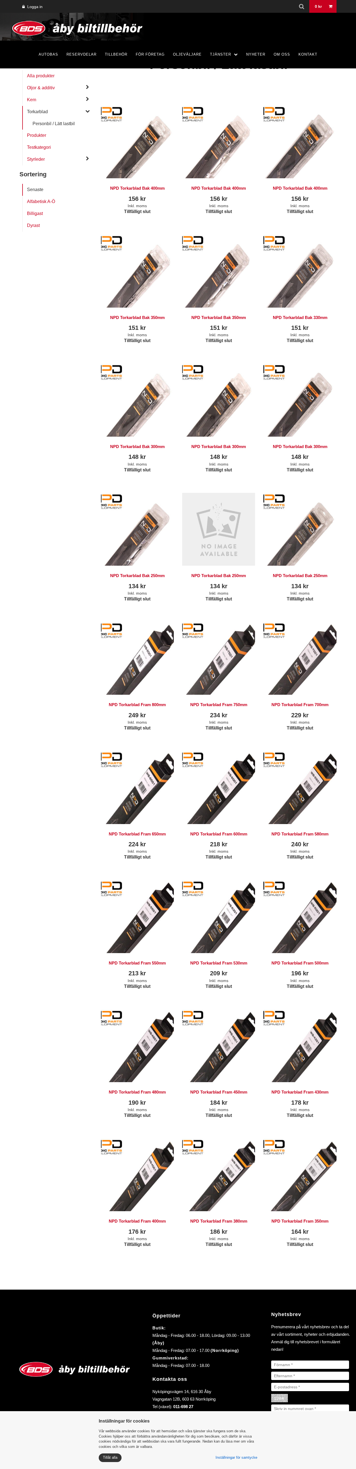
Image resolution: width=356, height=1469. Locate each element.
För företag (150, 54)
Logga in (34, 6)
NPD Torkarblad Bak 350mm (137, 317)
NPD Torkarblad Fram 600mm (218, 834)
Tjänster (220, 54)
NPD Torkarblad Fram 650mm (137, 834)
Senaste (35, 189)
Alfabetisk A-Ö (41, 201)
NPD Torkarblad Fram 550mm (137, 963)
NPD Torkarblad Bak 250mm (137, 575)
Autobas (48, 54)
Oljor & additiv (41, 87)
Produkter (36, 135)
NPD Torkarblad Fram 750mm (218, 704)
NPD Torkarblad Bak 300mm (137, 446)
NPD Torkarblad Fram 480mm (137, 1092)
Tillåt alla (110, 1457)
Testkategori (39, 147)
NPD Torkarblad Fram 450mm (218, 1092)
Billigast (35, 213)
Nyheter (255, 54)
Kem (31, 99)
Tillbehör (116, 54)
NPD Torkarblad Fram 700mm (299, 704)
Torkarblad (37, 111)
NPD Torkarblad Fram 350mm (299, 1221)
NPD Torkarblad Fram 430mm (299, 1092)
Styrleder (36, 159)
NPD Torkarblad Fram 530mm (218, 963)
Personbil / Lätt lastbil (54, 123)
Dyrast (33, 225)
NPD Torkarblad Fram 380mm (218, 1221)
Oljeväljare (187, 54)
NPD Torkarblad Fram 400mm (137, 1221)
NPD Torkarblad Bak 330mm (300, 317)
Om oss (282, 54)
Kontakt (307, 54)
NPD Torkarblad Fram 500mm (299, 963)
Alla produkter (41, 75)
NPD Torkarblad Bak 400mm (137, 188)
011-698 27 (183, 1406)
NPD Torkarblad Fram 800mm (137, 704)
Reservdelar (81, 54)
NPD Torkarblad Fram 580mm (299, 834)
